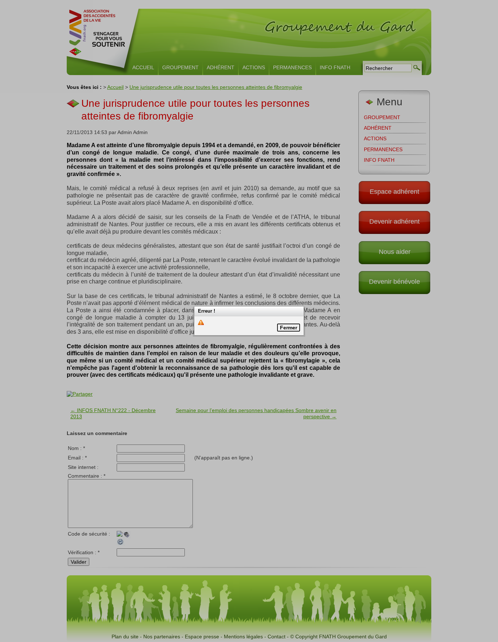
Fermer (288, 327)
